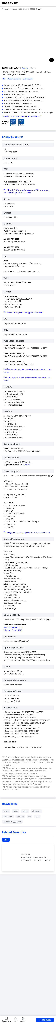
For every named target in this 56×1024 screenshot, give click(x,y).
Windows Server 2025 (13, 630)
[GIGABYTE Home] (10, 3)
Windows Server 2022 (13, 627)
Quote (23, 1021)
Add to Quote (45, 1020)
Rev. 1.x (33, 68)
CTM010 (26, 465)
